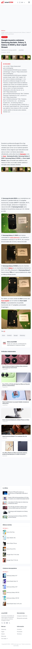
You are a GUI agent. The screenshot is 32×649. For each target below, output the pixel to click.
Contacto (19, 629)
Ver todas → (4, 638)
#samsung (22, 335)
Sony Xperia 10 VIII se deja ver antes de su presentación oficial (18, 502)
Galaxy (11, 268)
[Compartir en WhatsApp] (9, 52)
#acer (3, 335)
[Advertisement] (16, 128)
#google (16, 335)
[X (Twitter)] (17, 2)
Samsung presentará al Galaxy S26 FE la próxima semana (17, 516)
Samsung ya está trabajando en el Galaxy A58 (18, 512)
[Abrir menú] (29, 2)
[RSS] (24, 2)
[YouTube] (22, 2)
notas (11, 237)
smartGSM (21, 50)
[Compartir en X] (7, 52)
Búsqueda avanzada (22, 618)
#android (9, 335)
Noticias (3, 30)
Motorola (3, 636)
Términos (19, 634)
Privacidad (19, 631)
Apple (2, 631)
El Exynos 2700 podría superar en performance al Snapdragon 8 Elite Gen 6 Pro (18, 493)
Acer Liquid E (5, 300)
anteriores (16, 237)
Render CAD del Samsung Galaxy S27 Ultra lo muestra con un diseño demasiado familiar (18, 498)
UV (4, 331)
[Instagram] (19, 2)
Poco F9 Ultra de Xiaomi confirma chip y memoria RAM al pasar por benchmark (17, 507)
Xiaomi (3, 634)
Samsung (23, 154)
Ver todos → (5, 528)
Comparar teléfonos (22, 616)
